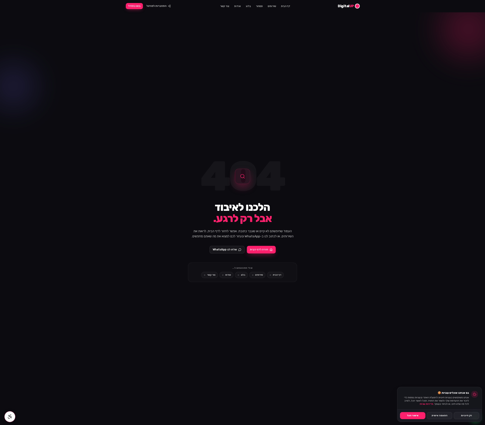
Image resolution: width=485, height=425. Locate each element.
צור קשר (224, 6)
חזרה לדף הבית (259, 249)
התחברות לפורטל (156, 6)
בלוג (248, 6)
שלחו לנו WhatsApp (225, 249)
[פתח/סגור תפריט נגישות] (10, 416)
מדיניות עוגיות (426, 403)
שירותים (272, 6)
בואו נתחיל (134, 6)
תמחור (259, 6)
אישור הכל (413, 415)
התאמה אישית (439, 415)
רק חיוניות (466, 415)
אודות (237, 6)
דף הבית (285, 6)
